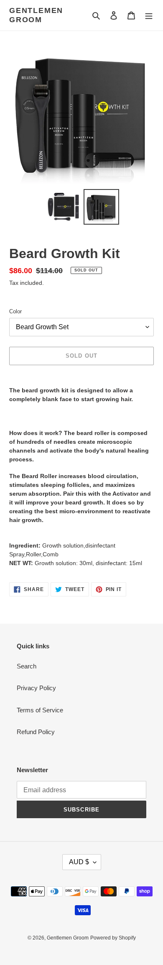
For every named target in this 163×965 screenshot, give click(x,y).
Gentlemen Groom (36, 15)
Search (26, 666)
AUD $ (79, 861)
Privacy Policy (36, 687)
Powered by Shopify (113, 938)
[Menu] (149, 15)
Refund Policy (36, 731)
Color (15, 311)
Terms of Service (40, 710)
